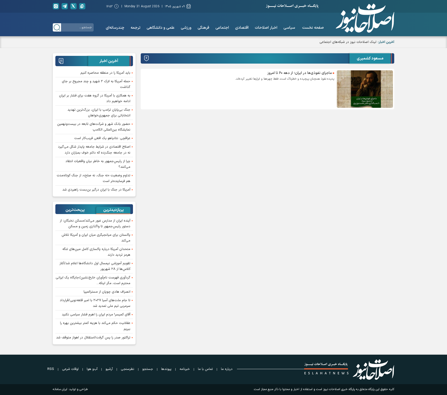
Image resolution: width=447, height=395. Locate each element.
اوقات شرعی (70, 369)
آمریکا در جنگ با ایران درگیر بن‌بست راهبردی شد (96, 189)
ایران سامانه (60, 389)
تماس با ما (205, 369)
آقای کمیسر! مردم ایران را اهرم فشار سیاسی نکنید (96, 314)
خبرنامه (185, 369)
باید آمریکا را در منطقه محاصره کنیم (105, 72)
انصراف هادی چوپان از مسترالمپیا (107, 291)
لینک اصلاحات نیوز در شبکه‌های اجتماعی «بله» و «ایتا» (338, 42)
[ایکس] (73, 6)
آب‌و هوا (92, 369)
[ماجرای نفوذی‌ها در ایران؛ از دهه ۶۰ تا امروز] (365, 89)
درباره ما (227, 369)
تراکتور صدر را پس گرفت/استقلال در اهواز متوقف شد (93, 337)
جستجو (147, 369)
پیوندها (166, 369)
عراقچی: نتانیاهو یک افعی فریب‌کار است (102, 138)
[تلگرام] (65, 6)
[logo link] (365, 18)
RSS (50, 369)
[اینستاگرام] (56, 6)
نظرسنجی (127, 369)
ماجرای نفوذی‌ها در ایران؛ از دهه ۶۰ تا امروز (299, 73)
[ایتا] (82, 6)
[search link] (57, 27)
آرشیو (109, 369)
